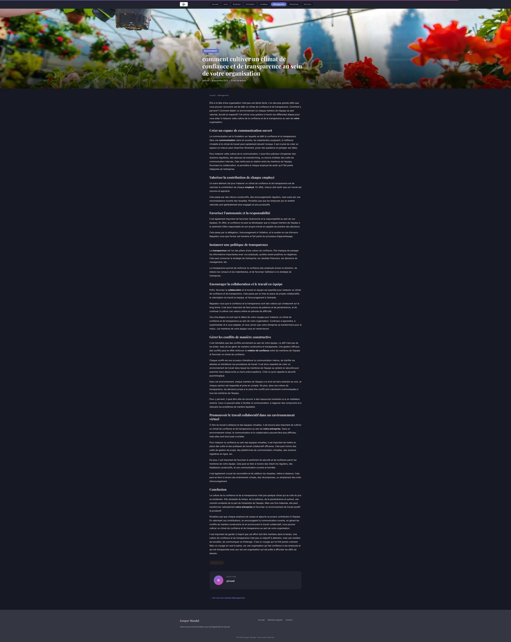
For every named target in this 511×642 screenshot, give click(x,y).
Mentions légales (275, 620)
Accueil (215, 4)
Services (307, 4)
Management (278, 4)
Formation (250, 4)
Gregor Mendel (189, 620)
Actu (226, 4)
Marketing (294, 4)
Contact (289, 620)
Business (237, 4)
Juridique (264, 4)
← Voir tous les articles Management (227, 598)
